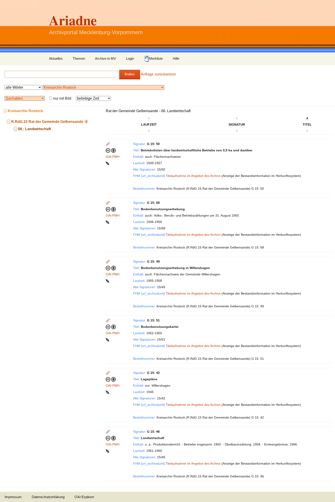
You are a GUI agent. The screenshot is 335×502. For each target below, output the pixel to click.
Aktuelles (56, 58)
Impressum (13, 497)
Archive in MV (105, 58)
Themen (79, 58)
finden (130, 74)
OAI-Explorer (84, 497)
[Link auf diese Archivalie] (108, 163)
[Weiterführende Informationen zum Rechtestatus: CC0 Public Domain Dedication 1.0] (111, 150)
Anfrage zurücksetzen (158, 74)
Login (130, 58)
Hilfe (176, 58)
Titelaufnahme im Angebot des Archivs (193, 176)
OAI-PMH (112, 156)
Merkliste (156, 58)
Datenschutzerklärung (48, 497)
